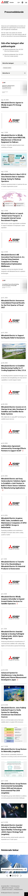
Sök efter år (6, 73)
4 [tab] (17, 875)
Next (21, 875)
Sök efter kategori (8, 63)
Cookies (17, 888)
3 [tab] (15, 875)
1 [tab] (10, 875)
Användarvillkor (5, 886)
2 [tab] (13, 875)
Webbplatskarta (18, 889)
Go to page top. (26, 894)
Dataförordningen (8, 888)
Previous (7, 875)
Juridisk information (7, 889)
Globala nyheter (7, 67)
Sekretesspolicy (15, 886)
